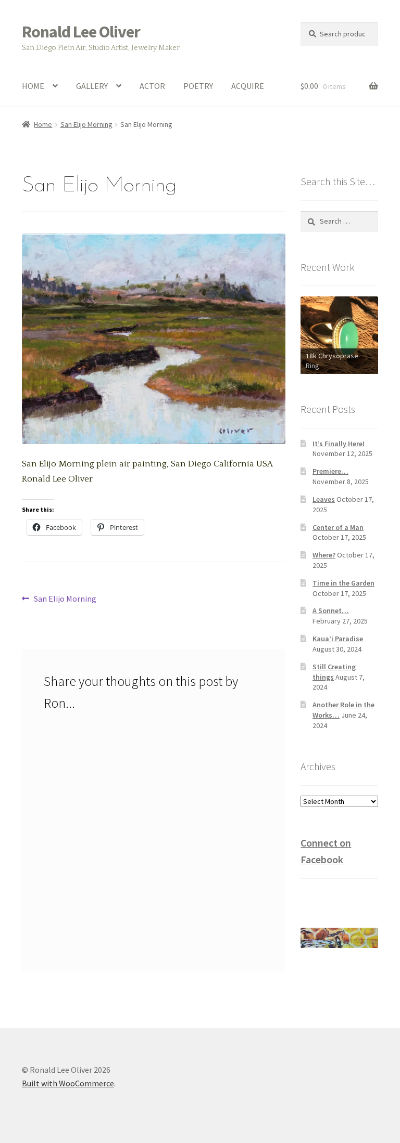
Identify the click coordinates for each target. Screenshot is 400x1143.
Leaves (323, 499)
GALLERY (92, 86)
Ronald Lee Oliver (81, 31)
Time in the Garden (343, 583)
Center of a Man (338, 527)
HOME (33, 86)
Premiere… (330, 471)
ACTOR (152, 86)
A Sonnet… (330, 610)
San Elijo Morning (86, 124)
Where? (323, 555)
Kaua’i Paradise (337, 638)
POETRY (198, 86)
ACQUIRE (247, 86)
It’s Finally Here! (338, 443)
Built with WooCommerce (68, 1083)
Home (43, 124)
